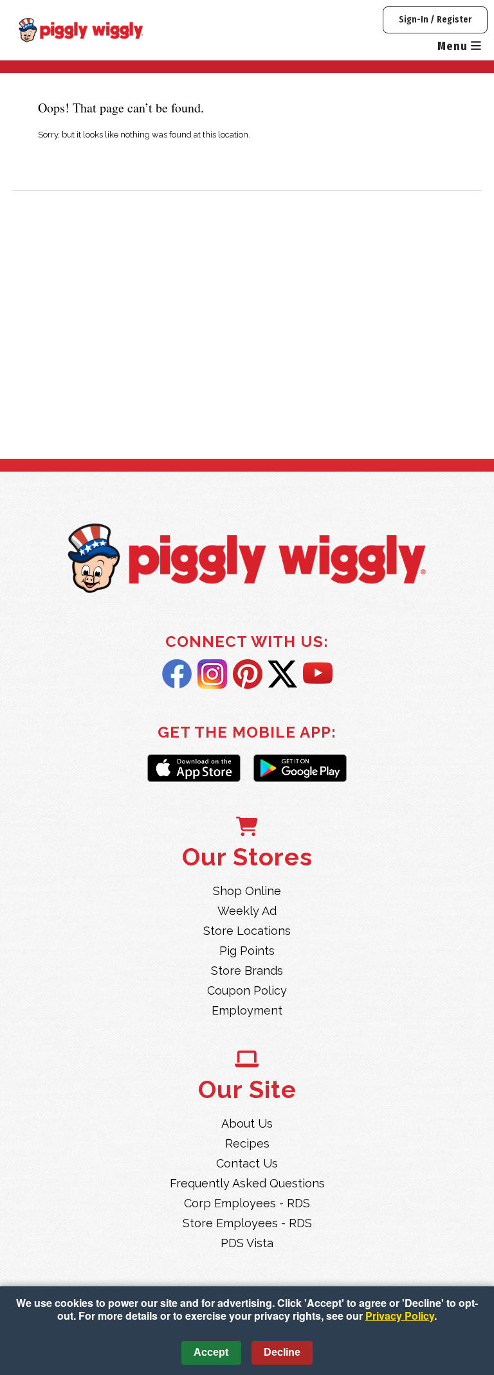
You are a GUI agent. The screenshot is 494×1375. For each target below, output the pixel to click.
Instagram (212, 674)
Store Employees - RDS (247, 1223)
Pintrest (247, 674)
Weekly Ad (247, 911)
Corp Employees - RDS (247, 1203)
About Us (247, 1123)
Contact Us (247, 1163)
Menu (454, 46)
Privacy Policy (399, 1315)
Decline (282, 1352)
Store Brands (247, 970)
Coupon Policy (247, 990)
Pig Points (247, 950)
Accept (211, 1352)
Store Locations (247, 930)
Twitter (282, 674)
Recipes (247, 1143)
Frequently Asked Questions (247, 1183)
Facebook (177, 674)
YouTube (318, 674)
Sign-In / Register (435, 19)
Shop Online (247, 891)
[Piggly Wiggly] (246, 560)
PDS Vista (247, 1243)
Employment (247, 1010)
